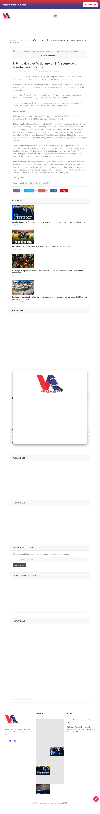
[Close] (86, 370)
